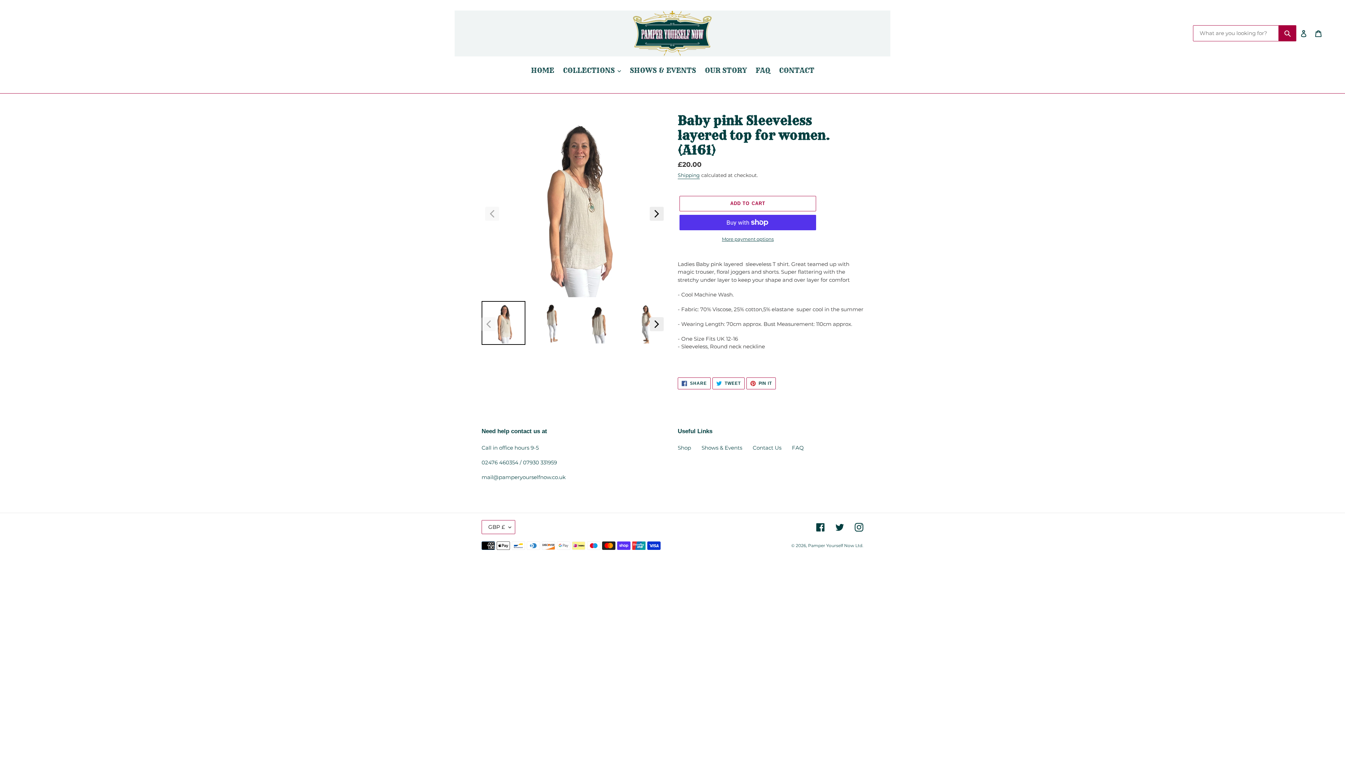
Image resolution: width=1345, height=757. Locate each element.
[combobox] (1236, 33)
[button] (492, 214)
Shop (684, 447)
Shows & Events (722, 447)
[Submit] (1287, 33)
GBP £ (496, 527)
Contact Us (767, 447)
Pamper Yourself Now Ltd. (835, 545)
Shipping (689, 175)
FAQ (798, 447)
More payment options (748, 239)
